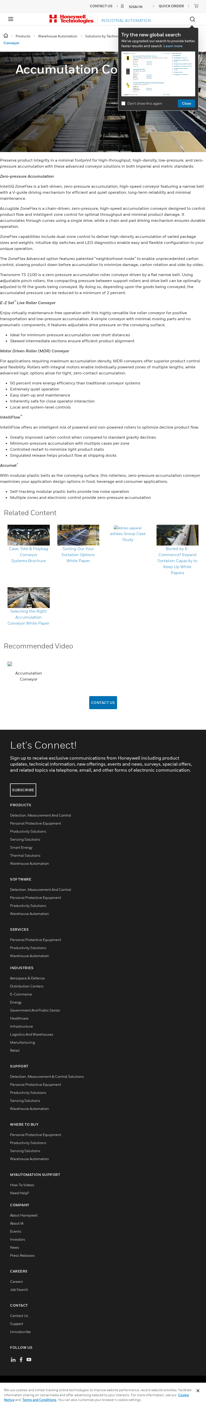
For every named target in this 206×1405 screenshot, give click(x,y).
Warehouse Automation (29, 863)
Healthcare (19, 1018)
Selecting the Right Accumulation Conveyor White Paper (28, 617)
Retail (15, 1050)
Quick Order (171, 6)
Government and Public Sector (35, 1010)
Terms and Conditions (39, 1400)
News (14, 1247)
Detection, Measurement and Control (40, 815)
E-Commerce (21, 994)
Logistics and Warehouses (31, 1034)
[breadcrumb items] (6, 35)
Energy (16, 1002)
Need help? (19, 1193)
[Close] (197, 1390)
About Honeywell (24, 1215)
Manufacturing (22, 1042)
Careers (16, 1281)
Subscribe (23, 790)
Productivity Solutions (28, 831)
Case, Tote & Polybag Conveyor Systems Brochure (28, 554)
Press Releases (22, 1255)
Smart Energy (21, 847)
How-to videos (22, 1185)
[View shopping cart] (196, 6)
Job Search (19, 1289)
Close (186, 103)
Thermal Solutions (25, 855)
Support (16, 1323)
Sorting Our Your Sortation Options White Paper (78, 554)
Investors (17, 1239)
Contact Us (103, 702)
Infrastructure (21, 1026)
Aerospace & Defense (27, 978)
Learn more (173, 46)
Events (15, 1231)
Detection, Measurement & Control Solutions (47, 1076)
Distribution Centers (26, 986)
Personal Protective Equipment (35, 823)
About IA (16, 1223)
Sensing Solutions (25, 839)
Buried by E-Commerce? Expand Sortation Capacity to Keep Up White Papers (177, 560)
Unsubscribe (20, 1331)
